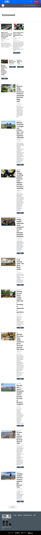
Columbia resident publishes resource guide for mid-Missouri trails (20, 480)
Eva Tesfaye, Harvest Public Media (20, 140)
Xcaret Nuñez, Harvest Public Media (20, 190)
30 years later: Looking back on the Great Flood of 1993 (19, 437)
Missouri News (19, 169)
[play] (3, 5)
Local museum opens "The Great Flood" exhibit (20, 264)
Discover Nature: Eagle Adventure (12, 62)
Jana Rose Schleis (19, 313)
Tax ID (34, 515)
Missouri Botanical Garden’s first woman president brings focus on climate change (4, 70)
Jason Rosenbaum (19, 238)
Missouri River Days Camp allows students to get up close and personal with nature (20, 341)
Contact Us (20, 515)
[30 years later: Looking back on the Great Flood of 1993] (8, 434)
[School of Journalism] (11, 532)
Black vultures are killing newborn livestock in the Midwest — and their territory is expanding (20, 179)
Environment (18, 258)
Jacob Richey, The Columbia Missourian (5, 40)
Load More (12, 507)
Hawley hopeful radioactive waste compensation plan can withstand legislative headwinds (20, 228)
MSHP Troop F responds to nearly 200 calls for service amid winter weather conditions (6, 35)
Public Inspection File (27, 515)
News (17, 84)
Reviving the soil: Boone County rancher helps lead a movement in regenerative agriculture (20, 301)
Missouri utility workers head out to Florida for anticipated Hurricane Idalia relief (20, 93)
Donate (36, 1)
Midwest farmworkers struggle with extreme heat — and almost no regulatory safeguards (20, 130)
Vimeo (15, 515)
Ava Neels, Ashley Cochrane (19, 351)
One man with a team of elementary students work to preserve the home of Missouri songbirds (20, 394)
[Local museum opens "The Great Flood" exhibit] (8, 262)
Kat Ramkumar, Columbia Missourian (16, 38)
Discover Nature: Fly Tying (19, 62)
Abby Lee (18, 271)
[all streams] (39, 5)
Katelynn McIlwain (19, 488)
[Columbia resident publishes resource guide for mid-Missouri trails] (8, 476)
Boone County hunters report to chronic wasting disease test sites (18, 34)
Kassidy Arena (19, 103)
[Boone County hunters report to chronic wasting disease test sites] (18, 27)
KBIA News (18, 472)
